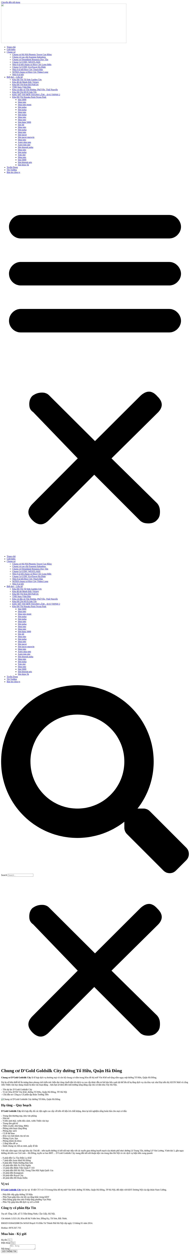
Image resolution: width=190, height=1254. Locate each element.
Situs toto (22, 102)
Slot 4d (21, 125)
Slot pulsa (22, 107)
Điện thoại (6, 1243)
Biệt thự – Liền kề (15, 77)
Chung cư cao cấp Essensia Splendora (29, 57)
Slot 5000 (22, 99)
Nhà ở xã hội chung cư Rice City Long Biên (31, 64)
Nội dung (5, 1248)
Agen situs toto (24, 142)
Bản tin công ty (13, 172)
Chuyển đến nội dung (10, 2)
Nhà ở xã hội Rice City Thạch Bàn (27, 69)
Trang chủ (11, 47)
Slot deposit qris (25, 162)
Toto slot (21, 155)
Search (4, 875)
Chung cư (11, 52)
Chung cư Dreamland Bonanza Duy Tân (30, 59)
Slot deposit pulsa (25, 147)
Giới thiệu (11, 49)
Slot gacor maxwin (26, 137)
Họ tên (4, 1240)
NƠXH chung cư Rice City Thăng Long (30, 72)
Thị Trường (12, 170)
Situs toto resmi (24, 104)
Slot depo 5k (23, 165)
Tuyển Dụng (12, 167)
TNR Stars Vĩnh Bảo (21, 87)
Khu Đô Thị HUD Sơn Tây (24, 92)
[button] (95, 364)
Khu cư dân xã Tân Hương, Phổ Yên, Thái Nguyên (35, 89)
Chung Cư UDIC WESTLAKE (26, 62)
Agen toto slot (24, 145)
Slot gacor (22, 135)
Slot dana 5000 (24, 122)
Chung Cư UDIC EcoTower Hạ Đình (29, 67)
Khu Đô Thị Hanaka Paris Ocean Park (29, 97)
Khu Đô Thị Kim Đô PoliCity (25, 84)
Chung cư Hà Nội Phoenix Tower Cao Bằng (32, 54)
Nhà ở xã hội (18, 74)
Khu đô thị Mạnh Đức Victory (25, 82)
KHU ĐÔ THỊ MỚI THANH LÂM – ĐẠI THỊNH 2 (36, 94)
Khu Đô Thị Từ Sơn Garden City (27, 79)
